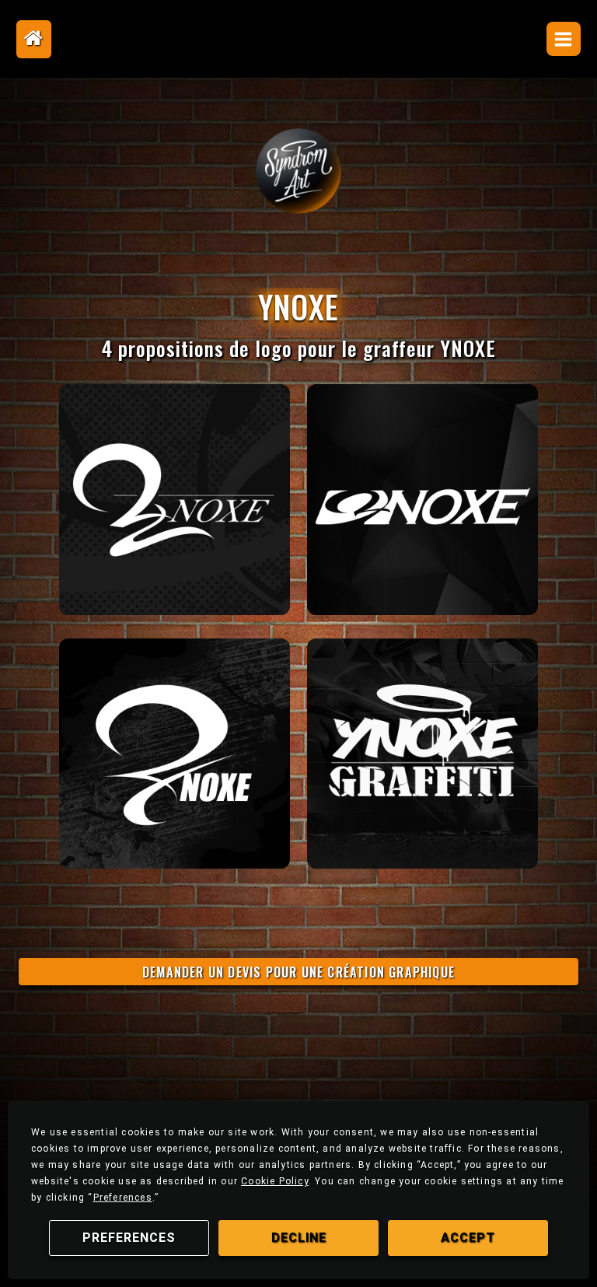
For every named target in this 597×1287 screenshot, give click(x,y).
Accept (468, 1237)
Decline (298, 1237)
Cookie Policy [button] (275, 1181)
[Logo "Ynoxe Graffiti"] (422, 753)
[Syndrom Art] (298, 171)
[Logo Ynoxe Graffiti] (174, 499)
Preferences (129, 1237)
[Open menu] (563, 39)
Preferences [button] (122, 1197)
